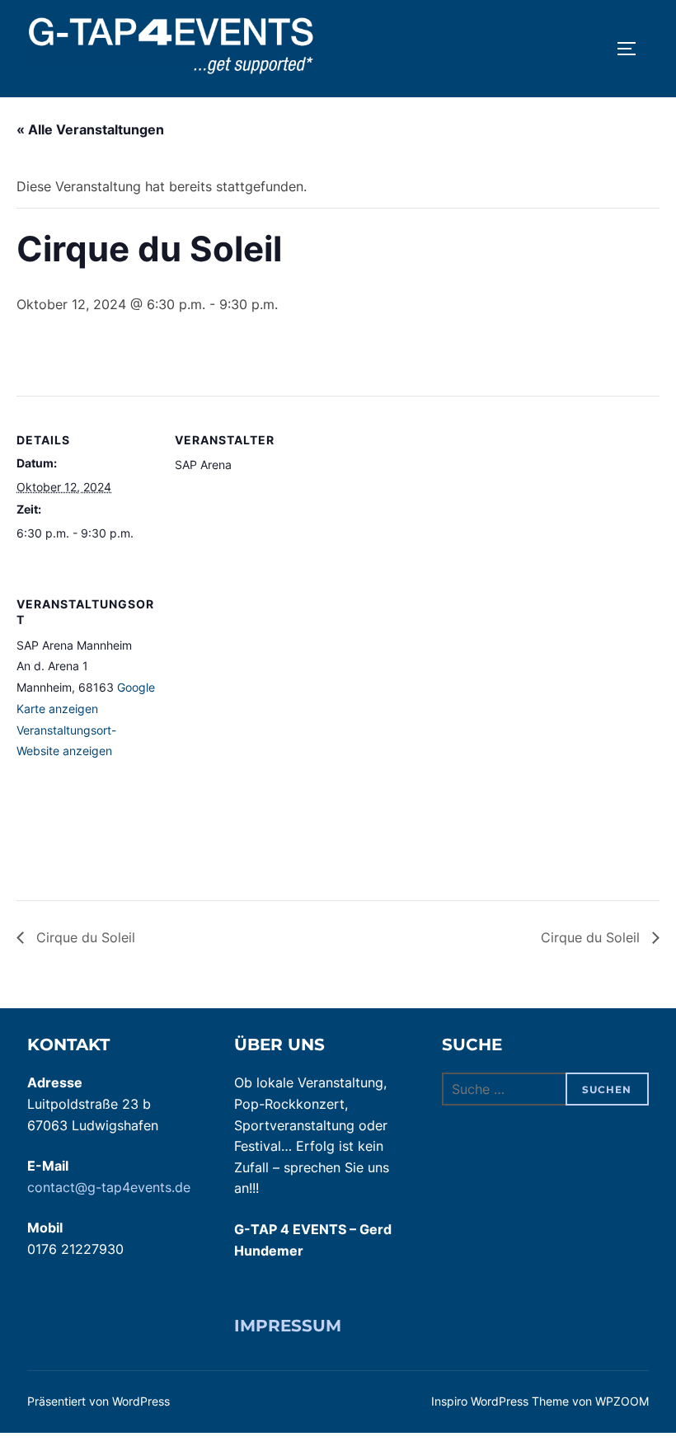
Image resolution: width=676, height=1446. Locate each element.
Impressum (287, 1326)
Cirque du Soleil (83, 937)
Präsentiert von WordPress (98, 1401)
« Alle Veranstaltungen (90, 129)
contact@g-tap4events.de (108, 1187)
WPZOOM (622, 1401)
